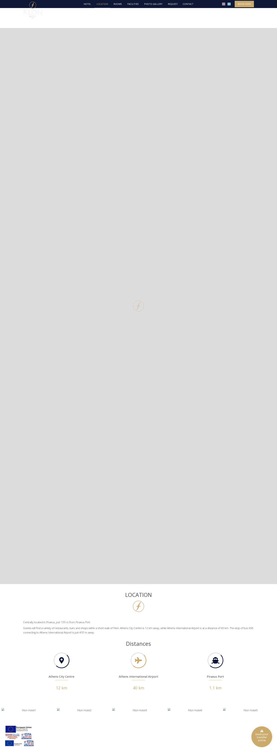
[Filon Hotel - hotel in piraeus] (32, 10)
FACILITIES (133, 3)
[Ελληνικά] (229, 3)
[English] (224, 3)
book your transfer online (261, 737)
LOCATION (102, 3)
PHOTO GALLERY (153, 3)
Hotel (87, 3)
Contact (188, 3)
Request (173, 3)
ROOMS (117, 3)
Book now (244, 3)
